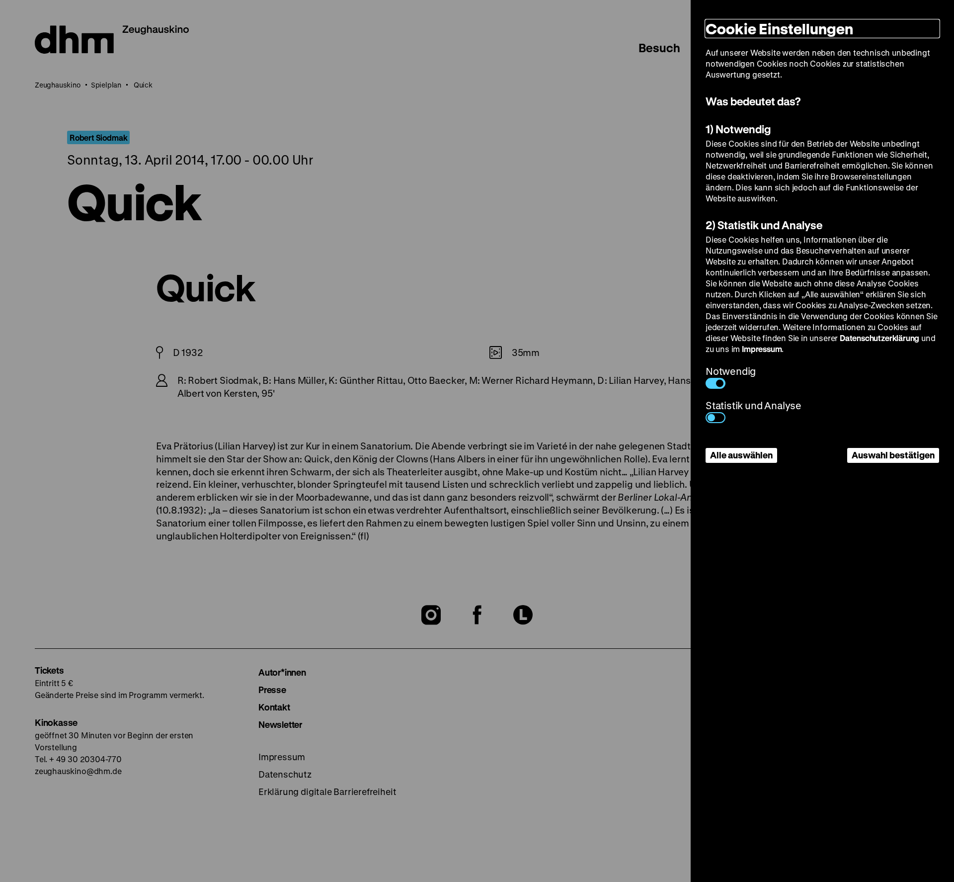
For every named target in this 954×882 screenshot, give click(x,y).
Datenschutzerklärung (879, 338)
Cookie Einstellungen (779, 28)
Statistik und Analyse (753, 405)
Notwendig (731, 371)
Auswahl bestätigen (893, 455)
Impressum (762, 348)
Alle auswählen (741, 455)
